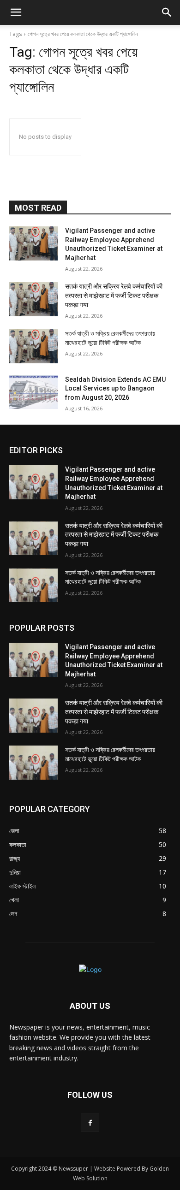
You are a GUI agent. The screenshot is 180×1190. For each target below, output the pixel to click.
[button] (15, 12)
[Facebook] (90, 1122)
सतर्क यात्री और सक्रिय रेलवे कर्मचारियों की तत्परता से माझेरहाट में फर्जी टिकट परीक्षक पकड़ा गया (113, 295)
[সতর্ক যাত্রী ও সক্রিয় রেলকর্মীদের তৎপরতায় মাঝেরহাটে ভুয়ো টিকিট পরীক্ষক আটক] (33, 346)
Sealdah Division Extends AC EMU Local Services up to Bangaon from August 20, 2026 (115, 388)
